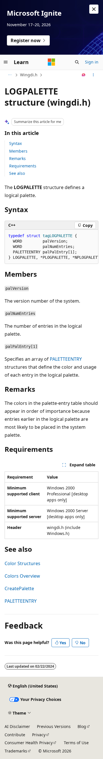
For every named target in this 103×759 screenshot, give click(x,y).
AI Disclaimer (17, 726)
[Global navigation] (5, 62)
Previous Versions (54, 726)
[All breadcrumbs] (10, 74)
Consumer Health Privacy (29, 742)
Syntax (15, 143)
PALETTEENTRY (66, 359)
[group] (51, 247)
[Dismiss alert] (93, 9)
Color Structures (22, 563)
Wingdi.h (28, 74)
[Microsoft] (51, 62)
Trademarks (16, 751)
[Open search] (77, 62)
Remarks (17, 158)
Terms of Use (76, 742)
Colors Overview (22, 576)
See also (17, 173)
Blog (82, 726)
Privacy (38, 734)
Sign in (91, 62)
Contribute (15, 734)
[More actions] (93, 74)
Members (18, 151)
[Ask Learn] (83, 74)
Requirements (22, 166)
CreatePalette (19, 588)
